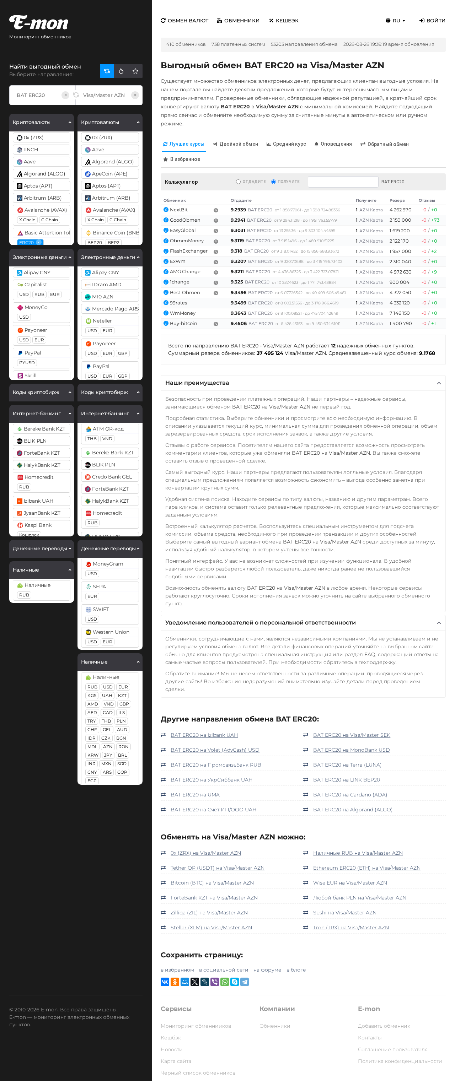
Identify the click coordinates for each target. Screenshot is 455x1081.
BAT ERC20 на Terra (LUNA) (347, 765)
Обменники (242, 20)
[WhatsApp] (224, 982)
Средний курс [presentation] (289, 144)
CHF (92, 729)
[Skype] (234, 982)
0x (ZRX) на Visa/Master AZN (206, 853)
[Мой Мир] (185, 982)
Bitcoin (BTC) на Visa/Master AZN (212, 883)
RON (123, 746)
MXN (106, 763)
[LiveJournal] (204, 982)
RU (396, 20)
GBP (123, 353)
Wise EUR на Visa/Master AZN (350, 883)
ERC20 (29, 242)
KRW (92, 755)
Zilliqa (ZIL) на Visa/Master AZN (209, 912)
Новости (172, 1049)
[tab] (184, 144)
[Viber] (214, 982)
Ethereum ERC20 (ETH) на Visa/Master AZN (367, 868)
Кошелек (29, 534)
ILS (121, 712)
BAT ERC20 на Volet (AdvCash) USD (215, 750)
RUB (39, 294)
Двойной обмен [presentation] (238, 144)
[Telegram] (244, 982)
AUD (122, 729)
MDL (92, 746)
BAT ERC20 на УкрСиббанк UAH (211, 780)
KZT (122, 695)
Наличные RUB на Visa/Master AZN (358, 853)
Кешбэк (287, 20)
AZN (108, 746)
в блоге (296, 970)
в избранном (177, 970)
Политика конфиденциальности (400, 1061)
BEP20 (94, 242)
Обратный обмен (388, 144)
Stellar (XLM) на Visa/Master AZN (211, 927)
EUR (55, 294)
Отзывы (427, 200)
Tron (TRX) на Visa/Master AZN (351, 927)
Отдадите (254, 181)
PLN (121, 721)
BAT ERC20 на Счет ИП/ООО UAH (213, 809)
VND (107, 438)
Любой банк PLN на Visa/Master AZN (359, 897)
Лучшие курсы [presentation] (187, 144)
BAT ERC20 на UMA (195, 794)
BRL (122, 755)
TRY (91, 721)
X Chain (27, 219)
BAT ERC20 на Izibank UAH (204, 735)
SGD (122, 763)
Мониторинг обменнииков (196, 1025)
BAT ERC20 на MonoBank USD (351, 750)
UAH (107, 695)
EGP (92, 780)
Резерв (397, 200)
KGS (91, 695)
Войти (436, 20)
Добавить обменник (384, 1025)
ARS (107, 772)
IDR (91, 738)
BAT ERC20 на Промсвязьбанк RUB (216, 765)
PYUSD (27, 362)
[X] (195, 982)
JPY (108, 755)
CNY (92, 772)
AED (92, 712)
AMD (92, 704)
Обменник (175, 200)
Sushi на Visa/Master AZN (344, 912)
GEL (107, 729)
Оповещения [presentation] (336, 144)
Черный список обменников (198, 1072)
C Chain (49, 219)
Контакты (370, 1037)
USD (24, 294)
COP (122, 772)
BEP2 (113, 242)
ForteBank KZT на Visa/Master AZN (214, 897)
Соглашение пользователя (393, 1049)
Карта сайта (176, 1061)
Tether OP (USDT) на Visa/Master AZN (217, 868)
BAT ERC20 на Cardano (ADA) (350, 794)
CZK (106, 738)
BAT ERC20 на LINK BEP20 (346, 780)
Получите (288, 181)
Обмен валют (188, 20)
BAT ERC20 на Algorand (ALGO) (353, 809)
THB (92, 438)
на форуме (267, 970)
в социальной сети (223, 970)
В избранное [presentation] (185, 159)
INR (91, 763)
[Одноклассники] (175, 982)
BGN (121, 738)
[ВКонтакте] (165, 982)
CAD (108, 712)
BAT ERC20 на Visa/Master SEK (351, 735)
